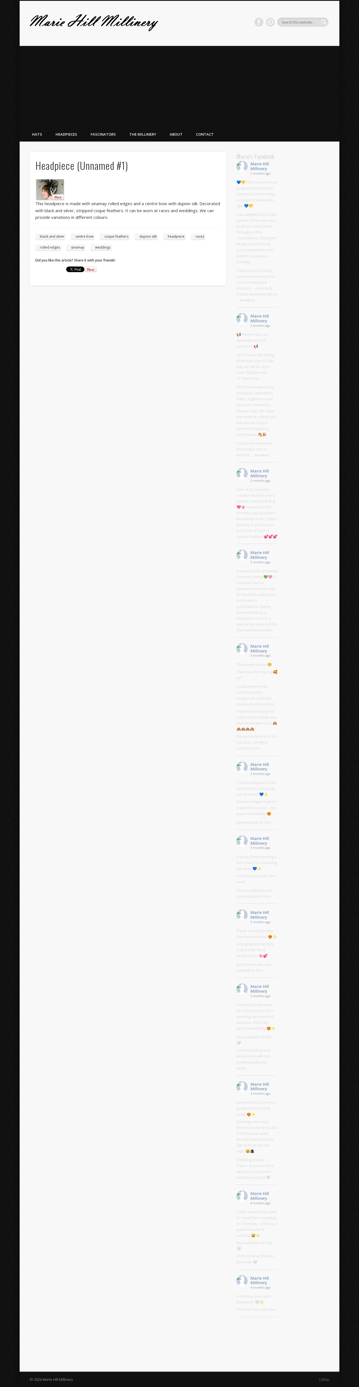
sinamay (77, 247)
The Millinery (142, 134)
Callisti (324, 1379)
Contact (205, 134)
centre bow (84, 236)
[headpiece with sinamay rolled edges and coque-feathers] (127, 189)
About (176, 134)
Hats (37, 134)
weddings (103, 247)
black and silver (52, 236)
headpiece (176, 236)
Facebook (258, 22)
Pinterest (270, 22)
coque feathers (116, 236)
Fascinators (103, 134)
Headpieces (66, 134)
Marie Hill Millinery (259, 166)
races (199, 236)
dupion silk (148, 236)
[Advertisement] (179, 85)
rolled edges (50, 247)
